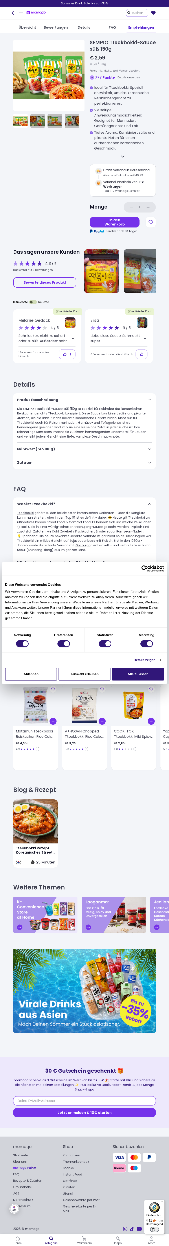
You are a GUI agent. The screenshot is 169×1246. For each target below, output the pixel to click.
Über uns (20, 1161)
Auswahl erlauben (84, 674)
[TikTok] (132, 1229)
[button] (70, 322)
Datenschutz (23, 1200)
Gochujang (83, 545)
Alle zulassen (138, 674)
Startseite (20, 1155)
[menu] (21, 13)
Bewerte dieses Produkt (45, 282)
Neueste (43, 302)
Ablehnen (31, 674)
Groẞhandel (22, 1187)
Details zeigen (144, 660)
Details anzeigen (129, 77)
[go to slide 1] (20, 121)
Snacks (68, 1168)
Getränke (70, 1181)
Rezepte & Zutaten (27, 1180)
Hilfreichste (20, 302)
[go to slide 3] (55, 121)
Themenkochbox (76, 1161)
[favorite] (153, 13)
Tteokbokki (56, 413)
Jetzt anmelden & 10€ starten (84, 1112)
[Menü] (162, 1202)
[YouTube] (139, 1229)
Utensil (68, 1193)
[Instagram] (125, 1229)
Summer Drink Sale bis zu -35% (84, 3)
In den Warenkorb (115, 222)
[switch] (63, 643)
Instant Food (72, 1174)
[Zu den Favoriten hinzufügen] (151, 222)
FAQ (16, 1174)
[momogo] (36, 12)
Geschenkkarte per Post (81, 1200)
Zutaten (69, 1187)
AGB (16, 1193)
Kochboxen (71, 1155)
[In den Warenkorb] (53, 721)
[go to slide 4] (72, 121)
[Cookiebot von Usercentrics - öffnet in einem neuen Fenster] (144, 568)
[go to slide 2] (37, 121)
